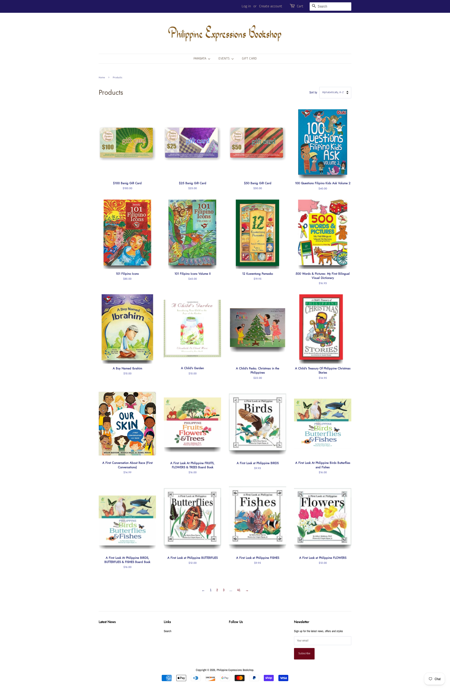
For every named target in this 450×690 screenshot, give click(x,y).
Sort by (313, 92)
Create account (270, 6)
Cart (300, 6)
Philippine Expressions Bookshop (235, 670)
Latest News (107, 621)
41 (238, 590)
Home (102, 77)
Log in (246, 6)
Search (167, 631)
